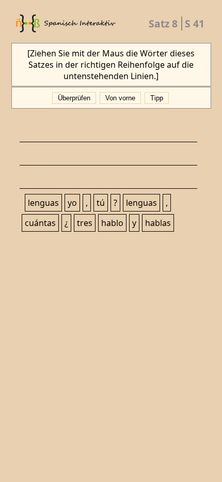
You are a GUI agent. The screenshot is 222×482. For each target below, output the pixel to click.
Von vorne (120, 98)
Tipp (156, 98)
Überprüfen (74, 98)
